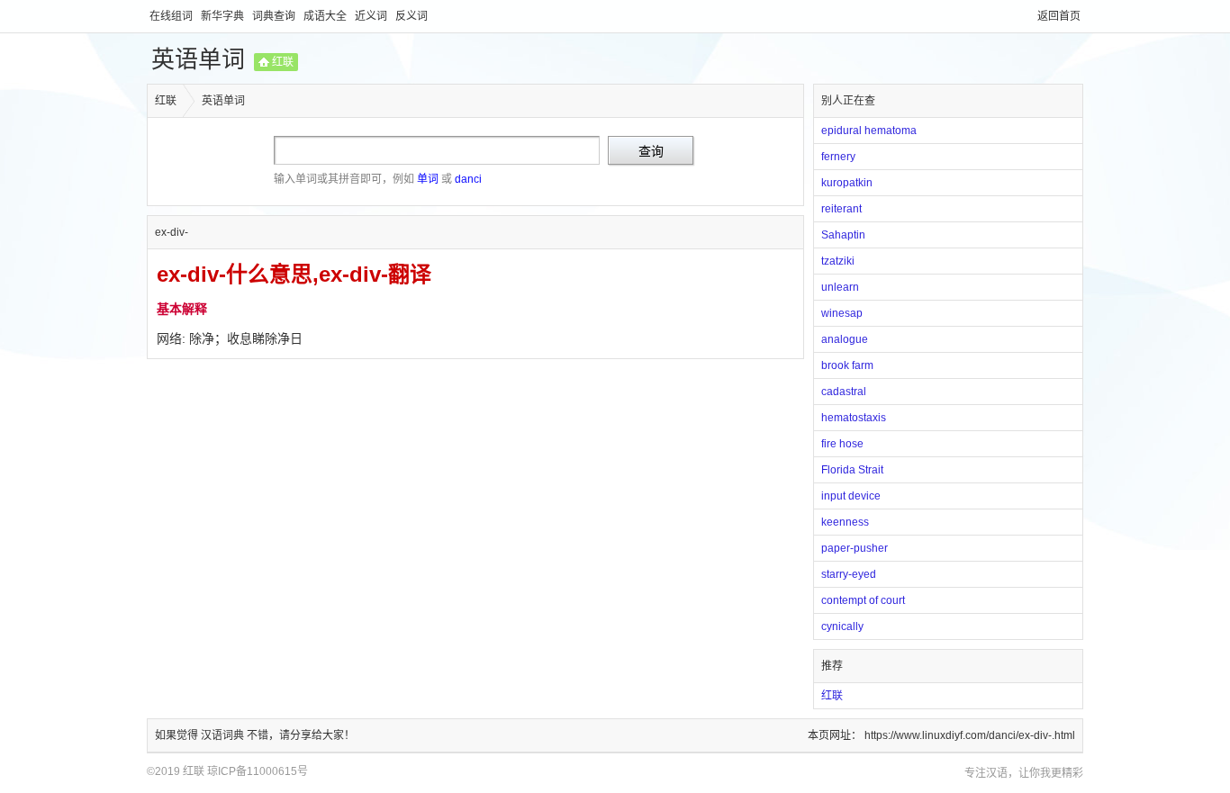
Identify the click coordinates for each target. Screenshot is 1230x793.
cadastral (843, 391)
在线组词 (172, 16)
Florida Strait (852, 470)
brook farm (847, 365)
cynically (842, 626)
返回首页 (1059, 16)
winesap (842, 313)
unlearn (840, 287)
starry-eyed (848, 574)
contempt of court (863, 600)
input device (851, 496)
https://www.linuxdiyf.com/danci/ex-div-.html (969, 735)
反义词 (411, 16)
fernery (838, 156)
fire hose (842, 443)
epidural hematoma (869, 130)
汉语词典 (224, 735)
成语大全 (326, 16)
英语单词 (198, 59)
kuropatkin (847, 182)
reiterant (841, 209)
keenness (845, 522)
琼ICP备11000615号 (257, 771)
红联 (283, 62)
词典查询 (275, 16)
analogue (844, 339)
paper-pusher (854, 548)
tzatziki (838, 261)
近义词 (372, 16)
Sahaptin (843, 235)
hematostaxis (853, 417)
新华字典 (224, 16)
